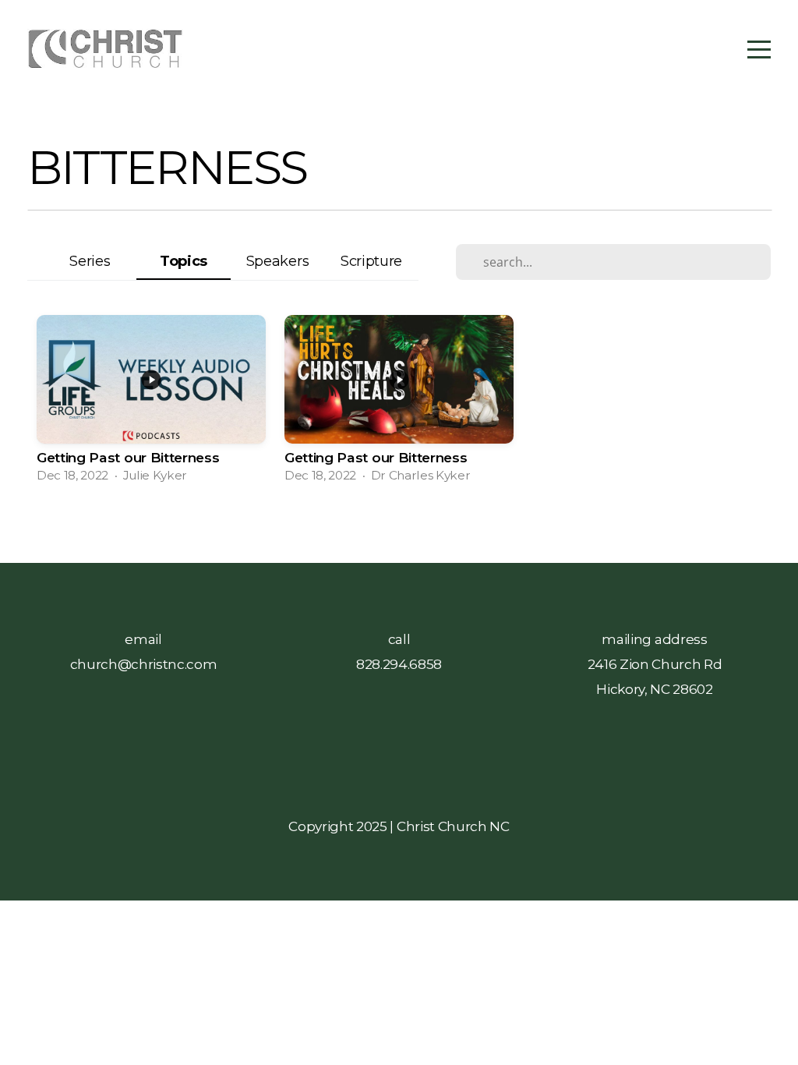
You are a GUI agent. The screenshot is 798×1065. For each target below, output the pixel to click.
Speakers (277, 261)
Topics (183, 261)
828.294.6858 (399, 664)
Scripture (371, 261)
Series (89, 261)
